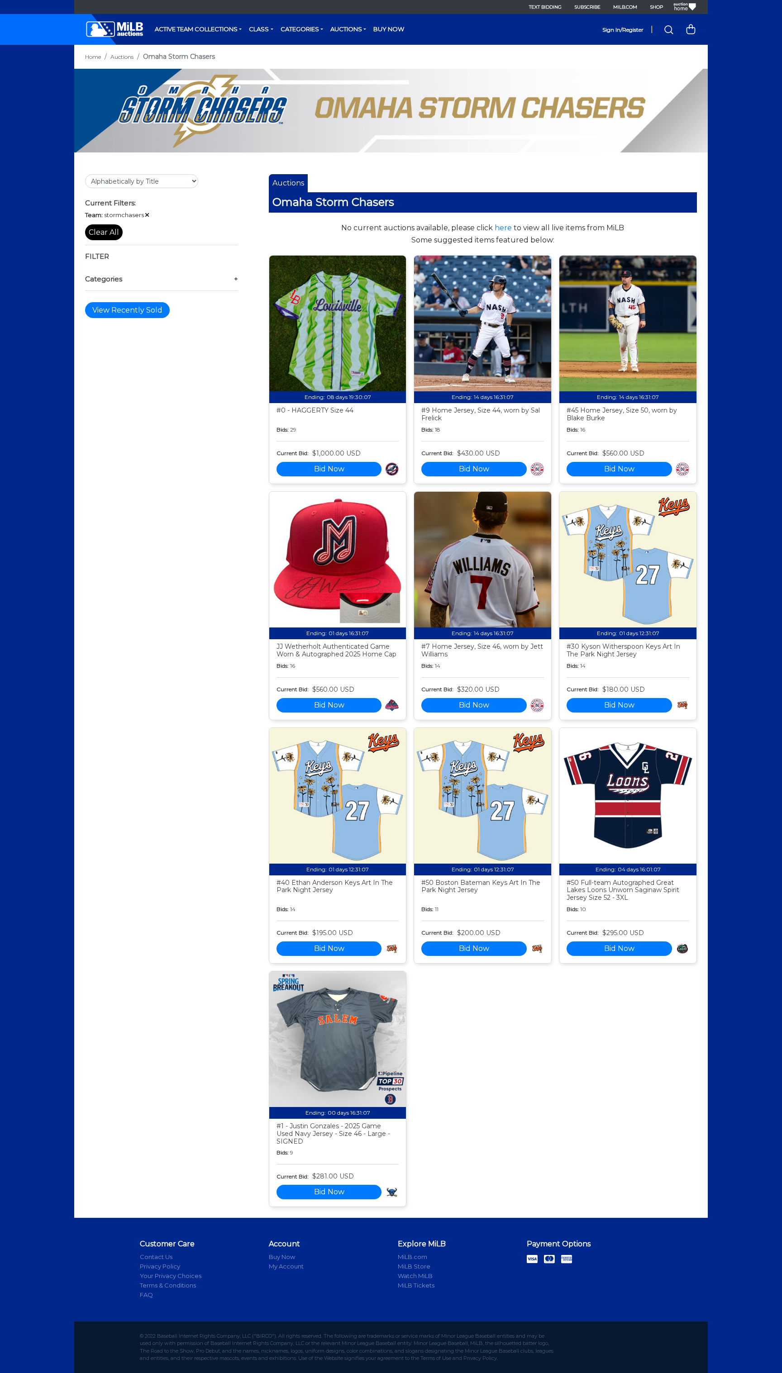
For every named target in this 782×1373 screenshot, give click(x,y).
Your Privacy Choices (170, 1275)
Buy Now (388, 29)
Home (93, 56)
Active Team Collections (196, 29)
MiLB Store (414, 1266)
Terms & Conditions (168, 1285)
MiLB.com (625, 7)
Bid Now (329, 469)
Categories (300, 29)
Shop (656, 7)
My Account (286, 1266)
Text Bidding (545, 7)
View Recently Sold (127, 310)
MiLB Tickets (416, 1285)
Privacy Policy (160, 1266)
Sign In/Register (623, 29)
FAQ (146, 1294)
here (503, 227)
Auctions (346, 29)
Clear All (104, 232)
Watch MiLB (415, 1275)
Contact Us (156, 1256)
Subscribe (587, 7)
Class (259, 29)
